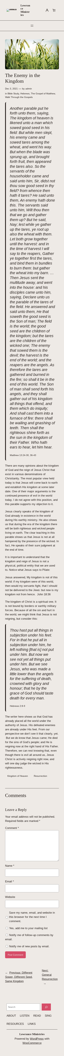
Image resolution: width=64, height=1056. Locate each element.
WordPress (37, 1038)
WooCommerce (32, 1043)
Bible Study (13, 93)
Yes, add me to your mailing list (28, 928)
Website (10, 897)
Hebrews (25, 93)
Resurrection (40, 776)
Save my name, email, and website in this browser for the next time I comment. (32, 917)
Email (9, 881)
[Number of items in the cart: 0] (54, 10)
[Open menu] (32, 26)
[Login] (47, 10)
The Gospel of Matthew (43, 93)
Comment (12, 828)
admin (28, 88)
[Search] (46, 1007)
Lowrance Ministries (25, 10)
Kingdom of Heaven (17, 776)
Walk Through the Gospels (19, 97)
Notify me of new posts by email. (29, 946)
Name (9, 865)
